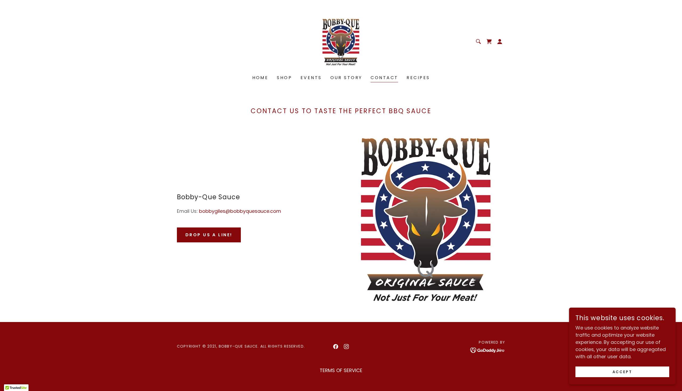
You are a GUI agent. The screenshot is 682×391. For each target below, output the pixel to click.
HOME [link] (260, 78)
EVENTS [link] (311, 78)
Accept (622, 371)
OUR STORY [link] (346, 78)
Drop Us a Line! (208, 235)
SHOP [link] (284, 78)
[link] (341, 41)
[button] (499, 41)
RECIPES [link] (418, 78)
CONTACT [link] (384, 78)
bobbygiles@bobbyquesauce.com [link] (240, 211)
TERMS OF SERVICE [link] (341, 370)
